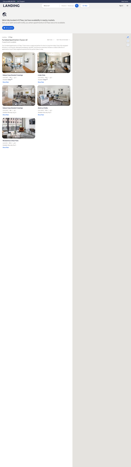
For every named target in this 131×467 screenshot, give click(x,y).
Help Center (124, 1)
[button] (67, 5)
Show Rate (6, 82)
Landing (4, 37)
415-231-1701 (11, 1)
